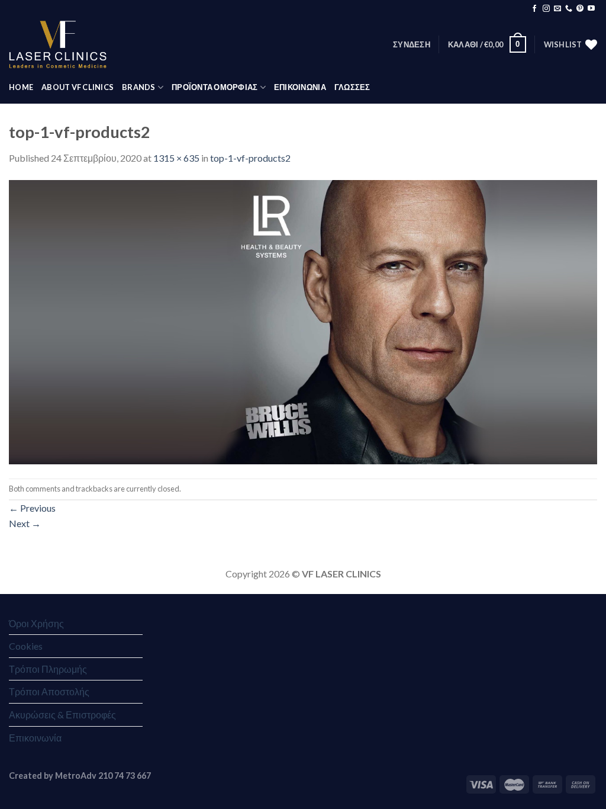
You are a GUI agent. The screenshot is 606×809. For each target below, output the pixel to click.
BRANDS (139, 87)
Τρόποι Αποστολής (49, 691)
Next (25, 523)
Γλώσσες (352, 87)
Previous (32, 507)
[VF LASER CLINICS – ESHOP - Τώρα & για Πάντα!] (58, 44)
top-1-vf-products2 (250, 157)
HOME (21, 87)
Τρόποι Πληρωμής (48, 669)
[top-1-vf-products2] (303, 320)
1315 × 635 (176, 157)
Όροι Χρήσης (36, 623)
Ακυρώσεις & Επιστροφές (62, 714)
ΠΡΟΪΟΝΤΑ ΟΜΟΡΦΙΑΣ (214, 87)
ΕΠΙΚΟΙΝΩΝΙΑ (300, 87)
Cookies (26, 645)
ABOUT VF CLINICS (77, 87)
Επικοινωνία (35, 737)
